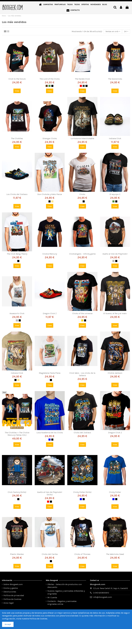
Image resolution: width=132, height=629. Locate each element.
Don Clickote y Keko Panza (49, 194)
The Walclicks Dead (115, 554)
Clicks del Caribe (50, 554)
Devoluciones (9, 591)
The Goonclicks (115, 79)
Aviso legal (8, 603)
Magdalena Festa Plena (49, 373)
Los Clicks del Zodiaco (16, 194)
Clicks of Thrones (82, 554)
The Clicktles (17, 138)
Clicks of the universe (82, 313)
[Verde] (49, 86)
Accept (8, 624)
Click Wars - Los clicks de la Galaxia (82, 374)
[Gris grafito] (84, 86)
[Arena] (52, 201)
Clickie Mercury (49, 254)
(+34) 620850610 (101, 592)
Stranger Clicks (50, 138)
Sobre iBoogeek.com (13, 584)
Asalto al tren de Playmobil (114, 254)
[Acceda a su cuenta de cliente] (121, 7)
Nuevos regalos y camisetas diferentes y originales (66, 592)
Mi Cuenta (52, 597)
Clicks (82, 194)
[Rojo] (81, 86)
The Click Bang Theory (17, 254)
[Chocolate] (47, 86)
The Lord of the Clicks (50, 79)
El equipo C (115, 194)
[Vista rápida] (17, 75)
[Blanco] (78, 86)
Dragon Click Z (50, 313)
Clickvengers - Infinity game (82, 254)
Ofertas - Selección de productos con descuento (64, 585)
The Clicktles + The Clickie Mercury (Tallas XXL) (17, 433)
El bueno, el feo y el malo (115, 313)
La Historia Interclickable (82, 138)
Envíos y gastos (10, 588)
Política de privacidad (13, 595)
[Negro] (52, 86)
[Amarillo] (82, 320)
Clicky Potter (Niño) (82, 492)
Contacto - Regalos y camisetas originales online (62, 602)
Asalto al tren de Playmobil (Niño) (49, 493)
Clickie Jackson (115, 373)
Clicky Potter (115, 492)
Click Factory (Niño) (17, 492)
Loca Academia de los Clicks (49, 432)
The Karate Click (82, 79)
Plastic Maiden (17, 554)
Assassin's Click (17, 313)
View (17, 91)
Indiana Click (115, 138)
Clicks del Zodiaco (82, 432)
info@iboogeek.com (102, 597)
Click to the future (17, 79)
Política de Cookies (12, 599)
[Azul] (49, 440)
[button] (48, 4)
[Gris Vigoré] (113, 261)
